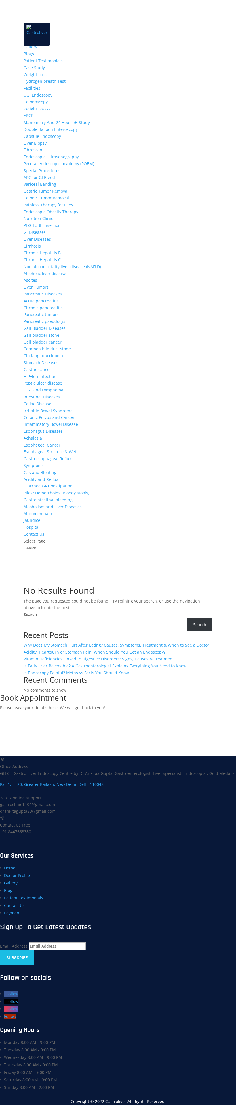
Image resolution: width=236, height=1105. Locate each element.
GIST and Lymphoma (43, 390)
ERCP (28, 115)
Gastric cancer (37, 369)
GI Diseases (35, 232)
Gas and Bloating (40, 472)
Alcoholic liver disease (45, 273)
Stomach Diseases (41, 362)
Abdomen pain (38, 513)
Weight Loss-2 (37, 109)
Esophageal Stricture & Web (50, 451)
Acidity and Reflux (41, 479)
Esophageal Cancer (42, 445)
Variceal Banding (40, 184)
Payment (12, 913)
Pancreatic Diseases (43, 294)
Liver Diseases (37, 239)
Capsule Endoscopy (42, 136)
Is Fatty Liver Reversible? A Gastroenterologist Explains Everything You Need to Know (105, 666)
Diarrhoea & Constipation (48, 486)
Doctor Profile (17, 875)
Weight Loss (35, 74)
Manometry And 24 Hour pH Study (57, 122)
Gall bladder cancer (43, 342)
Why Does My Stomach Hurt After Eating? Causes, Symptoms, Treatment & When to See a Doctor (116, 645)
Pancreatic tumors (41, 314)
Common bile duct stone (47, 348)
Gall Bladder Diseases (45, 328)
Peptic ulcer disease (43, 383)
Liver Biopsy (35, 143)
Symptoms (34, 465)
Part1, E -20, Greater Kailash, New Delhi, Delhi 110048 (52, 784)
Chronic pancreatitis (43, 307)
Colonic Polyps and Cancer (49, 417)
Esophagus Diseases (43, 431)
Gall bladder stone (41, 335)
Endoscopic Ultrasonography (51, 156)
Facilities (32, 88)
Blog (8, 890)
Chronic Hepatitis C (42, 259)
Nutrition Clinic (38, 218)
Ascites (30, 280)
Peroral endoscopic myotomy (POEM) (59, 163)
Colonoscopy (36, 102)
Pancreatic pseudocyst (45, 321)
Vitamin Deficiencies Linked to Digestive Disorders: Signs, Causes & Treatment (99, 659)
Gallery (30, 47)
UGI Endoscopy (38, 95)
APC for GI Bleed (39, 177)
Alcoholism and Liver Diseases (53, 506)
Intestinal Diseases (42, 397)
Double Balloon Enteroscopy (51, 129)
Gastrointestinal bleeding (48, 499)
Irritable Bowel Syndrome (48, 410)
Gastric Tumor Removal (46, 191)
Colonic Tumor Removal (46, 198)
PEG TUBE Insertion (42, 225)
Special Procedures (42, 170)
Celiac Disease (37, 403)
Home (9, 868)
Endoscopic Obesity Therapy (51, 211)
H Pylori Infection (40, 376)
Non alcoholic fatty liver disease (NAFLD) (62, 266)
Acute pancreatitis (41, 301)
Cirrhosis (32, 246)
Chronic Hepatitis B (42, 252)
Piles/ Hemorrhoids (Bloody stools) (56, 493)
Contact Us (34, 534)
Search (30, 614)
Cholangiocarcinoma (43, 355)
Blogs (29, 54)
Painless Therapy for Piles (48, 205)
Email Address (14, 946)
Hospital (31, 527)
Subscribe (17, 958)
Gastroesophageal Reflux (47, 458)
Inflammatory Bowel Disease (51, 424)
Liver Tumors (36, 287)
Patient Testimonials (43, 60)
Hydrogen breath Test (45, 81)
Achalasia (33, 438)
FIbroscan (33, 150)
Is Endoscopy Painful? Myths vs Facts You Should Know (76, 672)
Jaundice (32, 520)
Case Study (34, 67)
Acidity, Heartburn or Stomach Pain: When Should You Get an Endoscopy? (94, 652)
